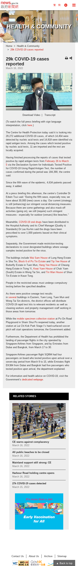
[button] (66, 5)
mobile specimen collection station (36, 318)
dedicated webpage (32, 379)
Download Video (31, 115)
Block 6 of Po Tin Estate (32, 261)
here (29, 125)
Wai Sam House (39, 258)
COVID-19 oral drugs (30, 222)
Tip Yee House (59, 261)
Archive (48, 556)
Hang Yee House (48, 265)
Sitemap (61, 556)
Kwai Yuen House (43, 268)
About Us (34, 556)
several (12, 297)
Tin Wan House (54, 272)
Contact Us (18, 556)
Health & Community (28, 46)
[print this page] (66, 58)
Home (9, 46)
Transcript (49, 115)
